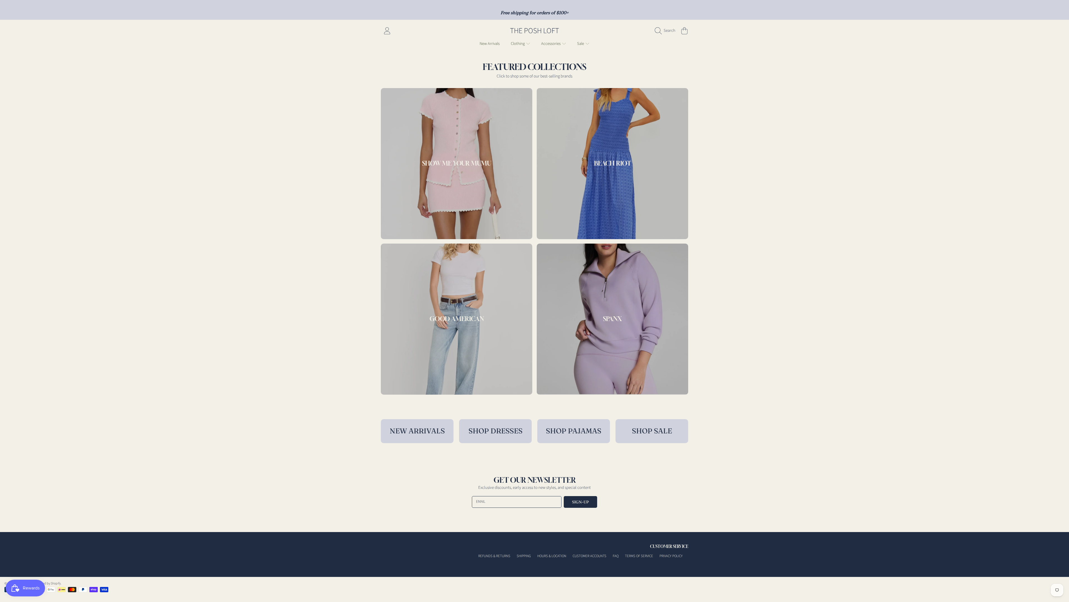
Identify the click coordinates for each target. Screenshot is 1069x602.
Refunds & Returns (494, 556)
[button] (666, 31)
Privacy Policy (671, 556)
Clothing (518, 44)
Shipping (524, 556)
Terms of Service (639, 556)
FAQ (616, 556)
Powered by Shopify (47, 583)
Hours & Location (551, 556)
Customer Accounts (589, 556)
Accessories (551, 44)
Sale (581, 44)
